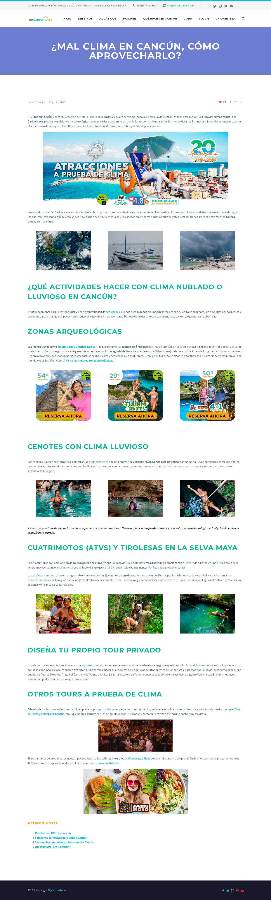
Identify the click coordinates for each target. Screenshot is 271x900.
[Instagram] (220, 6)
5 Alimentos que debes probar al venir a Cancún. (65, 842)
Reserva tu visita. (109, 763)
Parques (130, 18)
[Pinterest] (225, 6)
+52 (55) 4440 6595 (147, 5)
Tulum (204, 18)
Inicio (67, 18)
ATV (219, 563)
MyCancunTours (57, 890)
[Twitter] (214, 6)
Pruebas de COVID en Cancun (53, 833)
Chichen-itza (84, 346)
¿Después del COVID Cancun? (53, 847)
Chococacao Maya (139, 758)
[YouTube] (231, 6)
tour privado (85, 665)
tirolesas (38, 575)
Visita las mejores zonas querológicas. (90, 360)
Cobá (188, 18)
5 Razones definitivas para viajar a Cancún (61, 837)
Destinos (85, 18)
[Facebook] (209, 6)
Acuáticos (108, 18)
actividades (113, 312)
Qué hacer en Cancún (160, 18)
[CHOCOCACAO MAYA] (135, 791)
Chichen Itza (225, 18)
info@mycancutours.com (180, 5)
